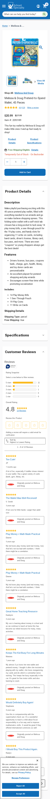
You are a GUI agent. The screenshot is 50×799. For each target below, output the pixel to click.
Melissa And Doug (24, 93)
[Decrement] (7, 161)
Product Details (12, 141)
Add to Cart (25, 172)
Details (34, 150)
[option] (12, 84)
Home (5, 26)
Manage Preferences (20, 778)
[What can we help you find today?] (44, 14)
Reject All (20, 786)
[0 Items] (45, 6)
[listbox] (19, 84)
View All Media (41, 82)
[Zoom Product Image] (41, 47)
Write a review (33, 108)
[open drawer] (4, 6)
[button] (38, 6)
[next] (35, 82)
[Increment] (24, 161)
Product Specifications (34, 141)
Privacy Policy (24, 772)
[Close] (37, 760)
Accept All (20, 794)
